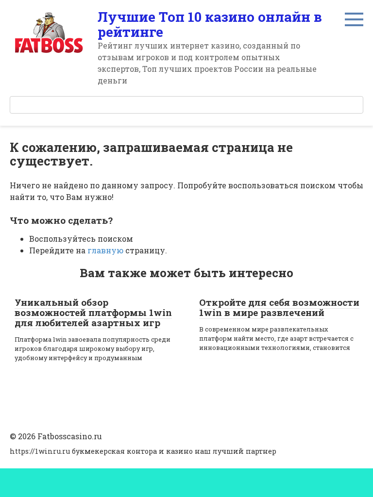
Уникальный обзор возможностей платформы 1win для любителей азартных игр (93, 312)
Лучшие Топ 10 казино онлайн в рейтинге (210, 24)
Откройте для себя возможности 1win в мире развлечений (279, 307)
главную (105, 250)
